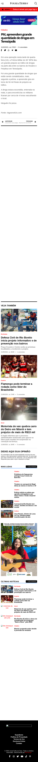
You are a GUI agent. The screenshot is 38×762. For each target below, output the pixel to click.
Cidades (4, 30)
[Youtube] (21, 756)
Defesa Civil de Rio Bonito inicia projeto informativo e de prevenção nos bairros (19, 340)
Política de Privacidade (19, 737)
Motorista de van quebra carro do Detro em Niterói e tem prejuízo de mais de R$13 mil (19, 429)
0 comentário (22, 47)
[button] (5, 50)
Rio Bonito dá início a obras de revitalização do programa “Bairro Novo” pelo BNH (25, 620)
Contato (19, 743)
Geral (2, 423)
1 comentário (21, 352)
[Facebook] (9, 756)
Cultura (16, 511)
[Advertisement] (19, 213)
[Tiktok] (25, 756)
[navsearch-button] (35, 3)
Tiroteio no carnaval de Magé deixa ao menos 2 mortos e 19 (25, 485)
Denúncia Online (19, 741)
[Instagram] (13, 756)
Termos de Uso (19, 739)
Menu (3, 3)
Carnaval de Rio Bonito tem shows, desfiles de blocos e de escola (25, 505)
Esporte (3, 380)
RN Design (28, 752)
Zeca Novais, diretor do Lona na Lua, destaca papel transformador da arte (24, 515)
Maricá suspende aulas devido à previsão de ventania (25, 629)
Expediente (19, 735)
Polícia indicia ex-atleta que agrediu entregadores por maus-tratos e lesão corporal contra (24, 495)
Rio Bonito (4, 334)
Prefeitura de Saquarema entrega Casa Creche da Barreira (23, 475)
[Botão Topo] (29, 756)
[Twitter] (17, 756)
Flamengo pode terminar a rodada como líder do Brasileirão (16, 386)
